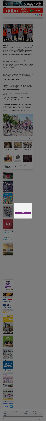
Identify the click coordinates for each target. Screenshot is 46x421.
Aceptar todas (23, 212)
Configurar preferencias (23, 214)
